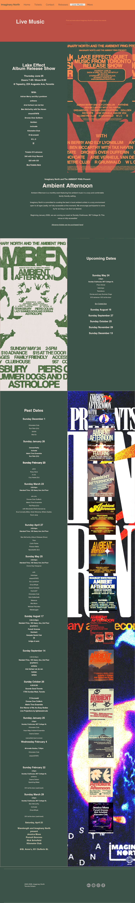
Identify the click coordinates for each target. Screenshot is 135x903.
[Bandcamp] (89, 885)
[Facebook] (103, 885)
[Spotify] (93, 885)
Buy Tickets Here (34, 165)
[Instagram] (98, 885)
